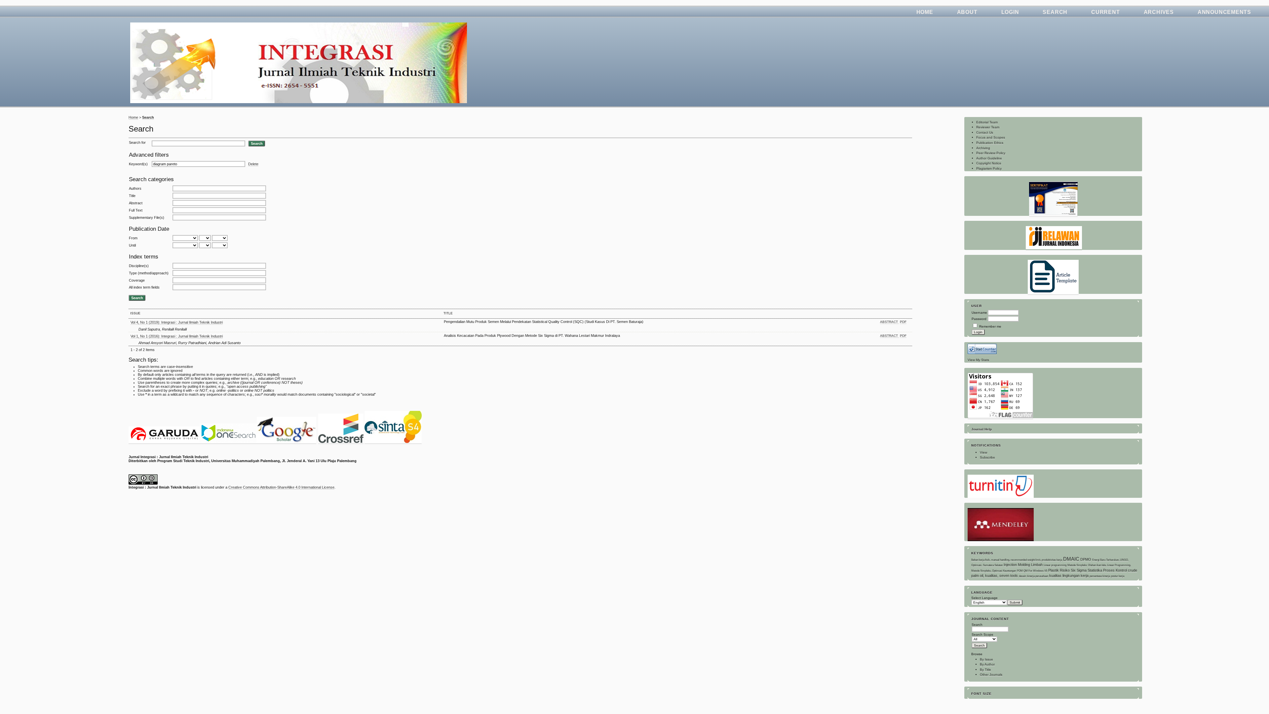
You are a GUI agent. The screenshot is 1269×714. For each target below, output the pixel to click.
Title (132, 196)
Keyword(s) (138, 164)
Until (132, 245)
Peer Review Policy (990, 153)
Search (1055, 12)
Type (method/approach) (149, 273)
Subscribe (987, 457)
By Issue (986, 659)
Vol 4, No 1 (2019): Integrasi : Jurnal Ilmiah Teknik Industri (177, 322)
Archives (1159, 12)
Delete (253, 164)
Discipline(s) (139, 266)
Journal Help (981, 429)
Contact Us (984, 132)
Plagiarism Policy (989, 168)
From (133, 238)
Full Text (135, 210)
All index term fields (144, 287)
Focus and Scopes (990, 137)
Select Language (984, 598)
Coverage (137, 280)
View (983, 452)
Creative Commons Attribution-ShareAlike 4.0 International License (281, 487)
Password (979, 319)
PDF (903, 322)
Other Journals (991, 674)
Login (1010, 12)
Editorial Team (987, 122)
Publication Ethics (989, 142)
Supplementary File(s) (146, 217)
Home (924, 12)
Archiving (983, 148)
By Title (985, 669)
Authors (135, 188)
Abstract (135, 203)
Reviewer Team (987, 127)
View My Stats (978, 360)
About (967, 12)
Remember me (990, 326)
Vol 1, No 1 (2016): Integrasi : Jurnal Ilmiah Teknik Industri (177, 336)
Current (1105, 12)
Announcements (1224, 12)
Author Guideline (989, 158)
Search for (137, 142)
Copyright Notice (988, 163)
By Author (987, 664)
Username (979, 312)
